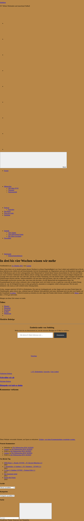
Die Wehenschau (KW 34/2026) (23, 447)
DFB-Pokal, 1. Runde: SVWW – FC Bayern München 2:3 (23, 463)
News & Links (9, 213)
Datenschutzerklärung (15, 256)
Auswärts (46, 372)
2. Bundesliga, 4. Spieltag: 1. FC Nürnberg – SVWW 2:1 (22, 466)
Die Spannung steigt (10, 474)
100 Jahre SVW (13, 188)
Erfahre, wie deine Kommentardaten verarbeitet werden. (57, 439)
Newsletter (7, 238)
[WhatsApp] (19, 55)
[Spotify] (19, 133)
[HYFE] (19, 70)
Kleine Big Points (10, 477)
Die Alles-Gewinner (14, 236)
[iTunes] (19, 118)
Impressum (7, 254)
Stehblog (3, 2)
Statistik (6, 231)
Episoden (11, 209)
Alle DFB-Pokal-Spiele (15, 234)
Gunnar (28, 266)
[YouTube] (19, 149)
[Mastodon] (19, 39)
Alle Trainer (12, 233)
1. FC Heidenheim (37, 372)
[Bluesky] (19, 23)
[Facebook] (19, 102)
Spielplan (7, 215)
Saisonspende (12, 192)
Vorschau (34, 356)
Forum (6, 171)
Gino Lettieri (54, 372)
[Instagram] (19, 86)
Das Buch (7, 211)
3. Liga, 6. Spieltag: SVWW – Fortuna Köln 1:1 (19, 470)
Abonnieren (60, 335)
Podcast (6, 208)
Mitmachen (7, 186)
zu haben (13, 293)
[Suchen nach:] (9, 518)
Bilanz (77, 293)
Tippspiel (11, 190)
